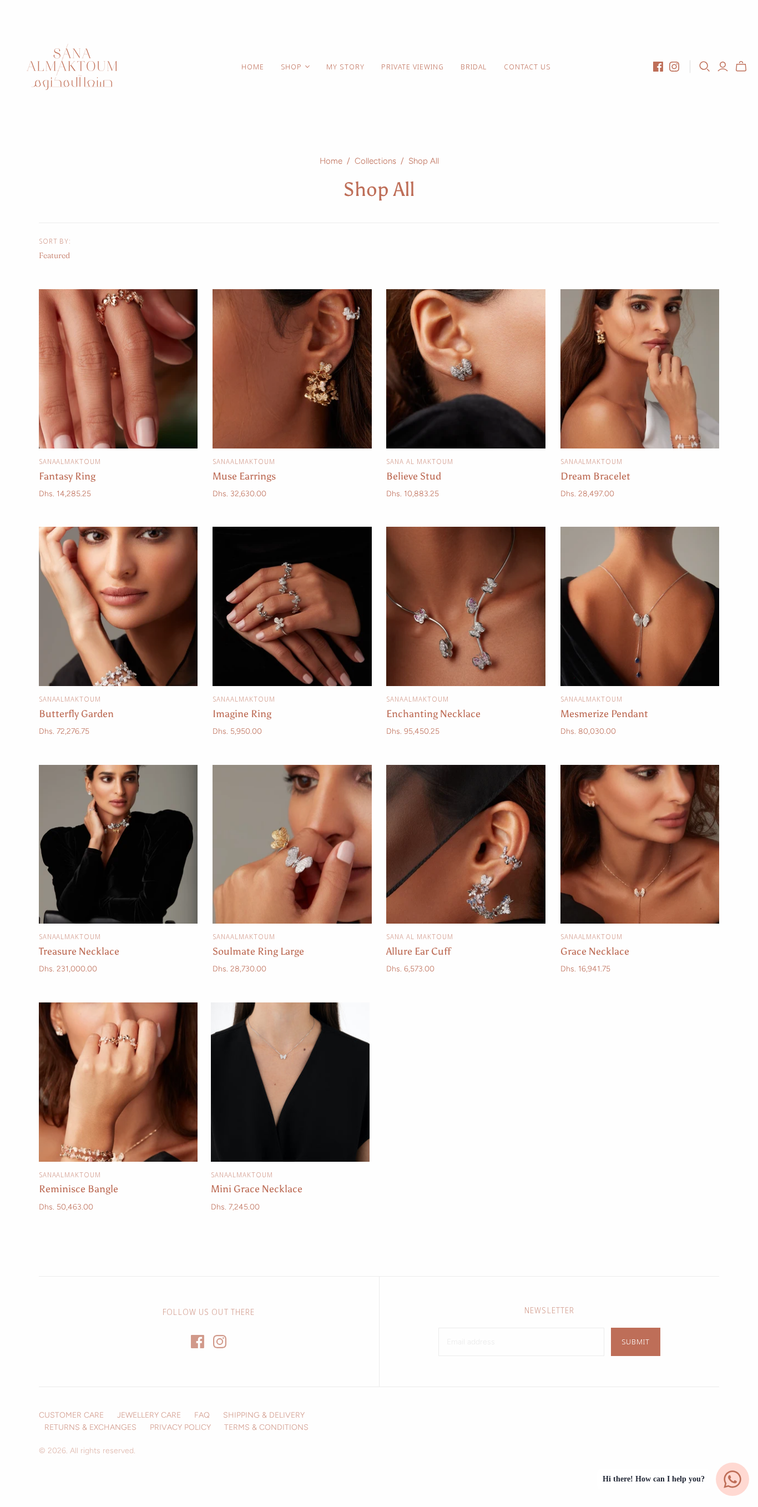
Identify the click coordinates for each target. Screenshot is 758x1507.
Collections (375, 161)
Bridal (474, 67)
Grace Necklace (594, 951)
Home (252, 67)
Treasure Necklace (79, 951)
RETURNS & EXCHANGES (90, 1427)
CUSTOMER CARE (71, 1415)
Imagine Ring (242, 714)
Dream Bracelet (595, 476)
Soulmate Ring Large (258, 951)
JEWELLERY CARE (149, 1415)
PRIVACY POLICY (180, 1427)
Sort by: (55, 241)
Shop (291, 67)
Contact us (527, 67)
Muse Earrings (244, 476)
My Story (345, 67)
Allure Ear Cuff (418, 951)
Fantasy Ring (67, 476)
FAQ (202, 1415)
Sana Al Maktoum (419, 461)
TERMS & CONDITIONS (266, 1427)
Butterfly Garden (76, 714)
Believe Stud (413, 476)
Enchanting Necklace (433, 714)
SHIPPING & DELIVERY (264, 1415)
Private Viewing (412, 67)
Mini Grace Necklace (256, 1189)
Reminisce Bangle (78, 1189)
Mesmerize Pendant (604, 714)
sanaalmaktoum (70, 461)
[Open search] (704, 66)
